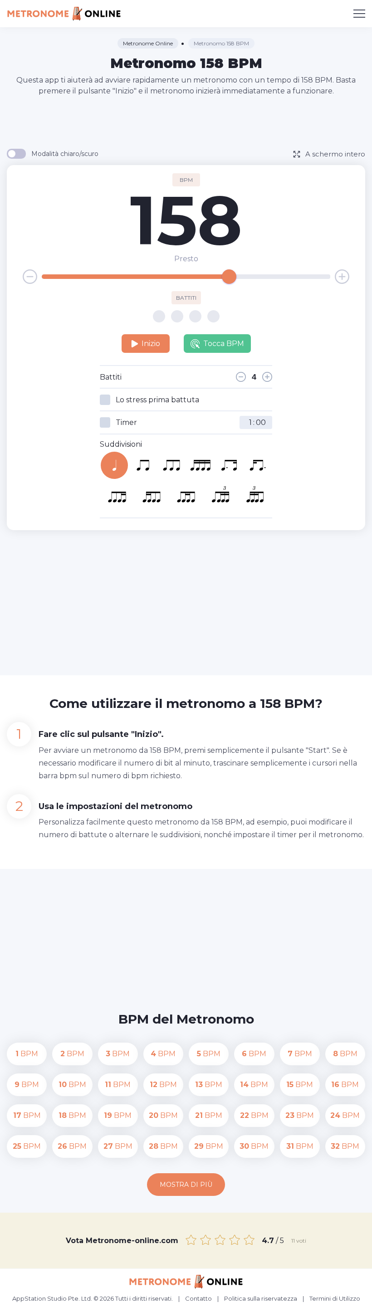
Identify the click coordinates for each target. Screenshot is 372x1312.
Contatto (198, 1298)
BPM (26, 1053)
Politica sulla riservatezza (260, 1298)
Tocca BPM (223, 343)
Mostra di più (186, 1184)
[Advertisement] (186, 121)
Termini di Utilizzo (334, 1298)
